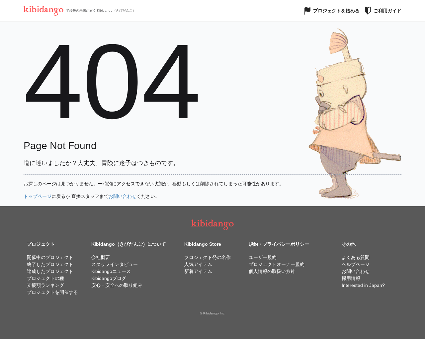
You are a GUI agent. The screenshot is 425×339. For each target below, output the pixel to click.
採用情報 (351, 278)
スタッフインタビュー (114, 264)
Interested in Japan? (363, 285)
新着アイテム (198, 271)
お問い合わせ (122, 196)
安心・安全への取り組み (116, 285)
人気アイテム (198, 264)
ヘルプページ (356, 264)
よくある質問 (356, 257)
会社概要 (100, 257)
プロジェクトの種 (45, 278)
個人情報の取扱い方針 (272, 271)
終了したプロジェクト (50, 264)
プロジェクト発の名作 (207, 257)
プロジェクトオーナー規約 (276, 264)
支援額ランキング (45, 285)
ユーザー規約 (263, 257)
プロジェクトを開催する (52, 292)
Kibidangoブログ (108, 278)
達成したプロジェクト (50, 271)
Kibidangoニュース (111, 271)
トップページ (37, 196)
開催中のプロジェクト (50, 257)
